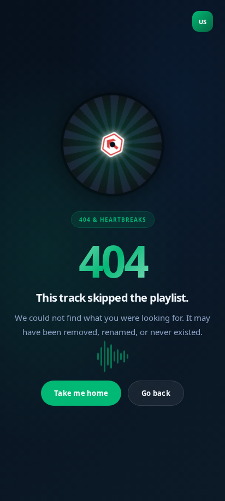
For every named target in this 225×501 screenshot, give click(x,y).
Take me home (81, 393)
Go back (155, 393)
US (202, 22)
